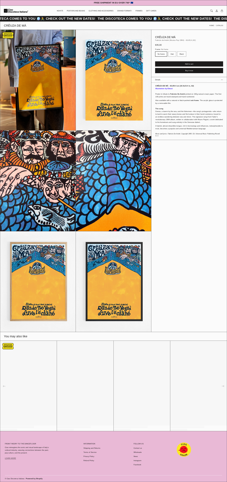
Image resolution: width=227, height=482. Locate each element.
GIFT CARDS (151, 11)
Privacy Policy (88, 456)
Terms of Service (89, 452)
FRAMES (138, 11)
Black (182, 54)
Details (157, 80)
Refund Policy (88, 460)
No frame (161, 54)
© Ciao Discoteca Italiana (14, 479)
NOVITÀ (60, 11)
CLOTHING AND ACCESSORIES (101, 11)
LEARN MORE (10, 458)
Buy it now (189, 71)
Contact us (138, 448)
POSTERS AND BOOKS (76, 11)
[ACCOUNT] (216, 10)
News (136, 456)
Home (211, 25)
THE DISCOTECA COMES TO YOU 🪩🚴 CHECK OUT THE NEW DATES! (108, 18)
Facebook (137, 465)
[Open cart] (222, 10)
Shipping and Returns (91, 448)
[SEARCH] (211, 10)
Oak (172, 54)
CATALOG (219, 25)
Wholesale (138, 452)
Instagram (137, 460)
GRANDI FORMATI (124, 11)
